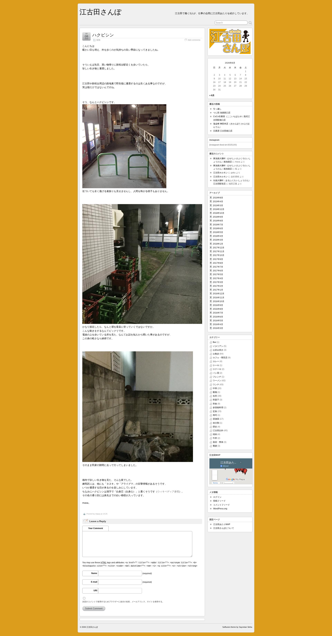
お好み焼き (218, 350)
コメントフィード (221, 505)
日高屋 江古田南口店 (222, 131)
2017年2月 (218, 286)
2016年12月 (218, 293)
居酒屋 (216, 419)
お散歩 (216, 354)
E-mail (94, 582)
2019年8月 (218, 198)
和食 (215, 404)
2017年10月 (218, 255)
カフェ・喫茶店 (220, 357)
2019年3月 (218, 205)
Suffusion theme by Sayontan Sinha (237, 627)
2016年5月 (218, 320)
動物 (98, 40)
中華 (215, 388)
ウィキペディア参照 (168, 491)
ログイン (217, 497)
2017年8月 (218, 263)
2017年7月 (218, 267)
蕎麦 (215, 446)
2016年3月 (218, 328)
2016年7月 (218, 313)
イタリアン (218, 346)
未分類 (216, 423)
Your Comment (95, 528)
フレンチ (217, 377)
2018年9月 (218, 217)
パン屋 (216, 373)
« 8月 (211, 95)
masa (97, 514)
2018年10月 (218, 213)
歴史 (215, 426)
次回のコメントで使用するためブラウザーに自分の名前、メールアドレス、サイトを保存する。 (123, 602)
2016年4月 (218, 324)
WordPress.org (220, 508)
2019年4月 (218, 201)
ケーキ (216, 365)
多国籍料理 (218, 407)
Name (94, 573)
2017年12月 (218, 247)
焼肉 (215, 434)
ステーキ (217, 369)
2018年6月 (218, 228)
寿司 (215, 415)
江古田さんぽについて (223, 528)
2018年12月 (218, 209)
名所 (215, 396)
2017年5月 (218, 274)
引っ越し (217, 109)
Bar (214, 342)
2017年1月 (218, 290)
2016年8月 (218, 309)
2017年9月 (218, 259)
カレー (216, 361)
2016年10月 (218, 301)
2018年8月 (218, 220)
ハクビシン (103, 35)
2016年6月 (218, 317)
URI (95, 590)
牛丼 (215, 438)
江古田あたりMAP (221, 524)
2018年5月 (218, 232)
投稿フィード (219, 501)
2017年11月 (218, 251)
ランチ (216, 384)
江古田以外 (218, 430)
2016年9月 (218, 305)
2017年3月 (218, 282)
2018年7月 (218, 224)
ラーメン (217, 380)
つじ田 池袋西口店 (221, 112)
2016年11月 (218, 297)
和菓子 (216, 400)
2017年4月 (218, 278)
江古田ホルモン (220, 172)
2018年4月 (218, 236)
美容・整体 (218, 442)
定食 (215, 411)
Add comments (194, 40)
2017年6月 (218, 270)
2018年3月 (218, 240)
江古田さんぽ (101, 12)
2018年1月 (218, 244)
